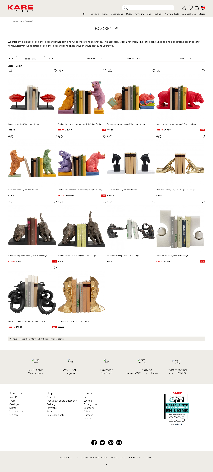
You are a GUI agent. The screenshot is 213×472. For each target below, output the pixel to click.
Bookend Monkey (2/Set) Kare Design (123, 256)
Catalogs (14, 404)
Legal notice (66, 457)
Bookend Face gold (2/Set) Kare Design (74, 321)
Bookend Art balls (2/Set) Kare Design (172, 256)
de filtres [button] (187, 58)
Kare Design (16, 397)
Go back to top (58, 339)
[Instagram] (119, 442)
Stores (12, 408)
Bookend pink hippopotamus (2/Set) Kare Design (177, 124)
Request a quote (55, 415)
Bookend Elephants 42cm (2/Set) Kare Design (27, 256)
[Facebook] (94, 442)
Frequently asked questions (61, 400)
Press (12, 400)
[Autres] (85, 15)
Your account (16, 411)
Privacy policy (119, 457)
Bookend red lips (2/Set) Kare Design (23, 124)
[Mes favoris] (190, 7)
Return (50, 411)
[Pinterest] (110, 442)
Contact (50, 397)
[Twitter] (102, 442)
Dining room (91, 404)
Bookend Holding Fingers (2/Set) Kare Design (175, 190)
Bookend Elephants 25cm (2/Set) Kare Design (77, 256)
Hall (86, 397)
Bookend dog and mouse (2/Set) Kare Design (126, 124)
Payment (51, 408)
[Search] (125, 7)
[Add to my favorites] (55, 70)
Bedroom (89, 408)
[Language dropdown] (203, 8)
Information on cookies (141, 457)
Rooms (87, 418)
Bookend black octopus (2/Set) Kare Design (26, 321)
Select (19, 66)
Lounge (88, 400)
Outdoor (88, 415)
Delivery (51, 404)
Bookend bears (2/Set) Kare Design (23, 190)
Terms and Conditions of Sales (91, 457)
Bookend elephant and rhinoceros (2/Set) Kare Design (81, 190)
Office (87, 411)
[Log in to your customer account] (184, 8)
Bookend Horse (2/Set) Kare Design (122, 190)
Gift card (14, 415)
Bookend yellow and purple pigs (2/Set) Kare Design (80, 124)
